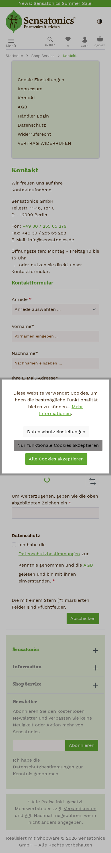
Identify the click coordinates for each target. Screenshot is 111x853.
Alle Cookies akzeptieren (56, 459)
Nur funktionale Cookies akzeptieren (58, 445)
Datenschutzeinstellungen (56, 432)
